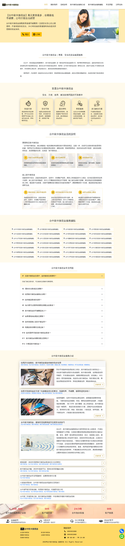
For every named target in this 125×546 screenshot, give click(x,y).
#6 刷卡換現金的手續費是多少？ (34, 311)
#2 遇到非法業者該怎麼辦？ (32, 289)
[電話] (122, 531)
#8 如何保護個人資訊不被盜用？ (34, 322)
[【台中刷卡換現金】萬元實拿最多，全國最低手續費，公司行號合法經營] (10, 4)
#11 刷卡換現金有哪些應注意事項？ (35, 338)
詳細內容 (98, 384)
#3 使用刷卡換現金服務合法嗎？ (34, 294)
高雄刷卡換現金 (24, 537)
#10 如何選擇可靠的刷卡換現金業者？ (36, 333)
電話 (27, 34)
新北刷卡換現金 (45, 532)
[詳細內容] (103, 463)
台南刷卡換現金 (45, 535)
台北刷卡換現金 (24, 532)
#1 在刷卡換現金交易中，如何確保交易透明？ (39, 276)
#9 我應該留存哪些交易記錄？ (33, 327)
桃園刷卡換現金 (24, 535)
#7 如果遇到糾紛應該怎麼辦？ (33, 316)
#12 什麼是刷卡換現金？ (31, 344)
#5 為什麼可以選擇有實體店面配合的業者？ (38, 305)
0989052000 (71, 531)
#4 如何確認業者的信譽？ (32, 300)
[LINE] (122, 536)
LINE (38, 34)
